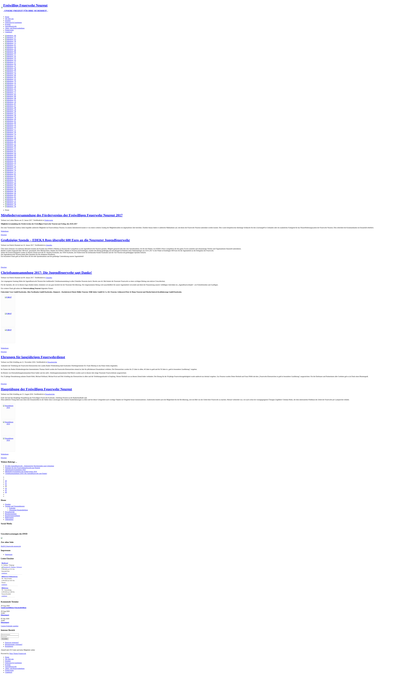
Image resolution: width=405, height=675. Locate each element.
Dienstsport (5, 615)
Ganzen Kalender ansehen (9, 626)
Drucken (4, 235)
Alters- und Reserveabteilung (14, 28)
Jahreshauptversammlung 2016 (15, 470)
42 (6, 485)
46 (6, 492)
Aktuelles (49, 245)
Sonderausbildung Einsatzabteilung (13, 608)
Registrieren (9, 646)
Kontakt (7, 24)
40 (6, 481)
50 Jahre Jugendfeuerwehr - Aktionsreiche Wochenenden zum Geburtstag (29, 466)
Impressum (8, 554)
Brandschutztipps (11, 514)
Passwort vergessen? (12, 642)
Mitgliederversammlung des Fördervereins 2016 (21, 471)
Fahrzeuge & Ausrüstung (13, 22)
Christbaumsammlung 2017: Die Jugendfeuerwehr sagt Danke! (46, 272)
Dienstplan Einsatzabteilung (18, 510)
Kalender (12, 508)
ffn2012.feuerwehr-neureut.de (11, 546)
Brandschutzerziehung (12, 516)
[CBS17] (8, 297)
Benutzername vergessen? (13, 644)
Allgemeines (9, 519)
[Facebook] (2, 528)
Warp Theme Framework (17, 653)
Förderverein (9, 30)
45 (6, 490)
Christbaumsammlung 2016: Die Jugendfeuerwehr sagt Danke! (26, 473)
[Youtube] (6, 528)
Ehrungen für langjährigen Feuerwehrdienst (33, 357)
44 (6, 488)
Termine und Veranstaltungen (15, 506)
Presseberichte (52, 362)
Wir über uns (9, 19)
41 (6, 483)
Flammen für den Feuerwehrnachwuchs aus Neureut (22, 468)
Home (7, 17)
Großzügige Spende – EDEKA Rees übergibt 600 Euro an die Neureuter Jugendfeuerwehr (65, 240)
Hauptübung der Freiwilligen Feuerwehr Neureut (36, 389)
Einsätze (8, 21)
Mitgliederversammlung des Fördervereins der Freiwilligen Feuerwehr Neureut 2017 (62, 215)
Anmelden (5, 639)
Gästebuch (8, 32)
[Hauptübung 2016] (8, 407)
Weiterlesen (5, 231)
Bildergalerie (9, 517)
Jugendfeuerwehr (11, 26)
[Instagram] (10, 528)
